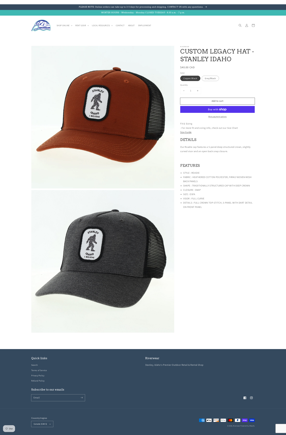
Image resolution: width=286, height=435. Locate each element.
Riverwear (236, 426)
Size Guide (186, 132)
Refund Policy (38, 380)
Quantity (184, 85)
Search (34, 365)
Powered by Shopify (247, 426)
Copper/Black (190, 78)
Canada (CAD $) (40, 424)
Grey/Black (210, 78)
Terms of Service (39, 370)
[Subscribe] (81, 397)
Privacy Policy (37, 375)
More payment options (217, 116)
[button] (240, 25)
